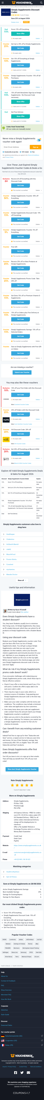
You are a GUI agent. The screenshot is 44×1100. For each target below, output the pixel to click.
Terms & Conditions (35, 1066)
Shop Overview (6, 990)
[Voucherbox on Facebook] (15, 1074)
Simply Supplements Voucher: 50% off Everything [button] (24, 197)
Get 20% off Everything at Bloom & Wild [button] (25, 449)
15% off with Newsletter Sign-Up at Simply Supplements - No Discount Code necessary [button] (26, 95)
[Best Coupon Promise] (26, 22)
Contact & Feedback (8, 981)
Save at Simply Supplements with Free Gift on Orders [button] (26, 348)
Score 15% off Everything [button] (20, 29)
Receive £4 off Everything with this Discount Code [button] (23, 180)
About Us (4, 976)
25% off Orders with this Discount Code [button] (25, 410)
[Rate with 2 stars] (17, 785)
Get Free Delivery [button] (17, 112)
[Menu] (3, 3)
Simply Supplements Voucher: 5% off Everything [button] (24, 231)
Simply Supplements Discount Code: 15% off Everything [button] (25, 214)
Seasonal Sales (6, 1025)
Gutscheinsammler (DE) (13, 1036)
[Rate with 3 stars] (22, 785)
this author (25, 612)
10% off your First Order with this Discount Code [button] (26, 389)
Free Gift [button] (14, 247)
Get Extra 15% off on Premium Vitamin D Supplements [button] (25, 297)
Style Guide (5, 1015)
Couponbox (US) (11, 1041)
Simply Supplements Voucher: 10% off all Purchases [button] (25, 77)
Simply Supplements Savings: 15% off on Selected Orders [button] (25, 331)
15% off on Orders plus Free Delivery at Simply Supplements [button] (25, 314)
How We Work (6, 999)
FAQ (2, 985)
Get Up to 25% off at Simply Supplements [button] (25, 44)
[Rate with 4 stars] (26, 785)
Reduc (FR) (9, 1045)
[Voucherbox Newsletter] (28, 1074)
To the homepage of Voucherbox (22, 3)
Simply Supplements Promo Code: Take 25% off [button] (25, 280)
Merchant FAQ (6, 995)
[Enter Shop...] (41, 3)
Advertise (4, 1010)
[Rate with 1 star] (12, 785)
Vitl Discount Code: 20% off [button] (21, 430)
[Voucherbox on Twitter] (22, 1074)
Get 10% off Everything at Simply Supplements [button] (22, 60)
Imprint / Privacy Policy (9, 1066)
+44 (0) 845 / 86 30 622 (22, 859)
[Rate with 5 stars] (31, 785)
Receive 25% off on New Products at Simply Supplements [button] (24, 263)
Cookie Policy (23, 1066)
